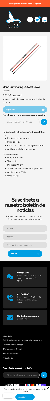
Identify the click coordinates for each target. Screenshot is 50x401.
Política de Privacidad (13, 344)
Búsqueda (7, 336)
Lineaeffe (7, 91)
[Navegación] (44, 19)
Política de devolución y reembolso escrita (22, 340)
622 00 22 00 (23, 294)
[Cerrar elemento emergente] (47, 388)
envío (22, 99)
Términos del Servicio (13, 349)
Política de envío (10, 353)
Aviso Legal (8, 358)
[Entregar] (44, 375)
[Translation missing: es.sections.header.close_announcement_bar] (48, 3)
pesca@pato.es (23, 319)
